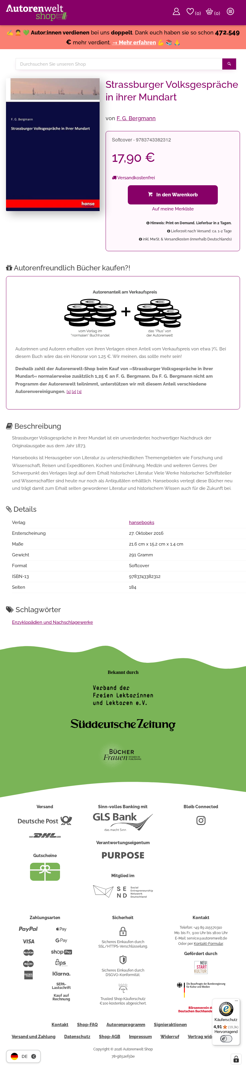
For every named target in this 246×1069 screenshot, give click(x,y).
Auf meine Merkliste (173, 209)
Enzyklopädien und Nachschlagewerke (52, 622)
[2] (74, 391)
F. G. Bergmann (136, 118)
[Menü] (236, 1002)
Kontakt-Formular (208, 944)
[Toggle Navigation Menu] (230, 12)
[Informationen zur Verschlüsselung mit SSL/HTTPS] (123, 933)
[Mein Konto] (176, 12)
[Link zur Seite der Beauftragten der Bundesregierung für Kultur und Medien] (201, 1001)
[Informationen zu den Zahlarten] (28, 931)
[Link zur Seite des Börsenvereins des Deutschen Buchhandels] (201, 1011)
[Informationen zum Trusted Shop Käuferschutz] (123, 990)
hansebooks (141, 522)
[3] (79, 391)
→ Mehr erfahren (134, 42)
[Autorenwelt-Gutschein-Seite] (45, 879)
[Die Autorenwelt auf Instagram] (201, 823)
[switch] (226, 1038)
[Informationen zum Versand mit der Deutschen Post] (45, 823)
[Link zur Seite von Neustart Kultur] (201, 973)
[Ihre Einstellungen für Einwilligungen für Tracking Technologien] (236, 1059)
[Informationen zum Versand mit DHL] (45, 838)
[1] (69, 391)
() (197, 13)
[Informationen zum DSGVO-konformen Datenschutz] (123, 962)
